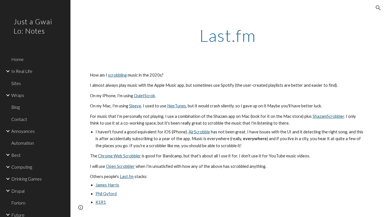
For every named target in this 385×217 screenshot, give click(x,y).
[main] (228, 35)
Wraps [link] (17, 95)
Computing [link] (21, 167)
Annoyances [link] (23, 131)
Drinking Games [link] (26, 178)
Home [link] (17, 59)
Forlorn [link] (18, 202)
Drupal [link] (18, 191)
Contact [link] (19, 119)
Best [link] (16, 155)
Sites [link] (16, 83)
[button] (378, 8)
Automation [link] (22, 143)
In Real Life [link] (21, 71)
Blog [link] (15, 107)
